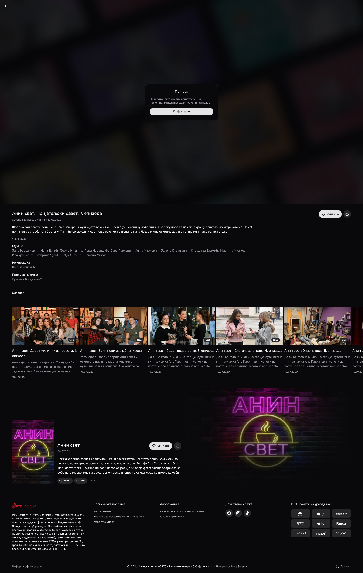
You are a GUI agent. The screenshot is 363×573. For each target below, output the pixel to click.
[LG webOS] (300, 533)
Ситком (80, 480)
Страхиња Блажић (204, 250)
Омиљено (333, 214)
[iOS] (321, 513)
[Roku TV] (341, 523)
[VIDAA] (341, 533)
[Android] (300, 513)
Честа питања (102, 511)
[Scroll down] (181, 198)
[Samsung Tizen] (321, 533)
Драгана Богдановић (27, 279)
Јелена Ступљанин (175, 250)
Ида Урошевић (22, 255)
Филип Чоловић (23, 267)
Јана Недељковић (25, 250)
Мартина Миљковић (234, 250)
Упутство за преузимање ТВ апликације (119, 516)
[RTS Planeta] (24, 506)
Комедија (65, 480)
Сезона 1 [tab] (18, 293)
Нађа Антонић (71, 255)
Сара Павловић (121, 250)
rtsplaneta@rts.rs (104, 521)
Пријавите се (181, 111)
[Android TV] (341, 513)
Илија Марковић (147, 250)
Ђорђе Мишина (71, 250)
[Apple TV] (321, 523)
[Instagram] (238, 513)
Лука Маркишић (96, 250)
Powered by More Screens (231, 566)
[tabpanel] (181, 340)
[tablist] (181, 294)
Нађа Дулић (49, 250)
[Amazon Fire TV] (300, 523)
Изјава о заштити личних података (182, 511)
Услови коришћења (172, 516)
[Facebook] (229, 513)
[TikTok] (247, 513)
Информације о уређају (27, 566)
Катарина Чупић (47, 255)
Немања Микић (96, 255)
